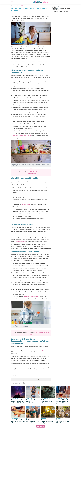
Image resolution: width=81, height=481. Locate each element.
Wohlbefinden (13, 5)
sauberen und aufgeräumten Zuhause (22, 135)
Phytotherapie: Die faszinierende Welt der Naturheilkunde (62, 421)
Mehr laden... (40, 426)
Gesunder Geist (20, 5)
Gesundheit (58, 418)
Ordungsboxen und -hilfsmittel (31, 296)
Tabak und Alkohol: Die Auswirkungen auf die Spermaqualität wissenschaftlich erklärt (63, 401)
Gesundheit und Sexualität (61, 398)
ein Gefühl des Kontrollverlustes (31, 86)
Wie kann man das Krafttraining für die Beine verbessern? (46, 401)
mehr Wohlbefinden (25, 204)
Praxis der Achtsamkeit (20, 241)
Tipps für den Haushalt (16, 418)
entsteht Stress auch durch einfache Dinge (33, 350)
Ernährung (43, 418)
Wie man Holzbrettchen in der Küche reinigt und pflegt (18, 421)
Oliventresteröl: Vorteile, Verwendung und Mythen (47, 421)
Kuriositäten (29, 398)
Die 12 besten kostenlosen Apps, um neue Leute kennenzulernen (32, 421)
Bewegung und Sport (45, 398)
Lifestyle (28, 418)
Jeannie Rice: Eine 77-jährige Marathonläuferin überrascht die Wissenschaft (32, 401)
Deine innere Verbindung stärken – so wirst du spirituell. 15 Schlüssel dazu (18, 401)
